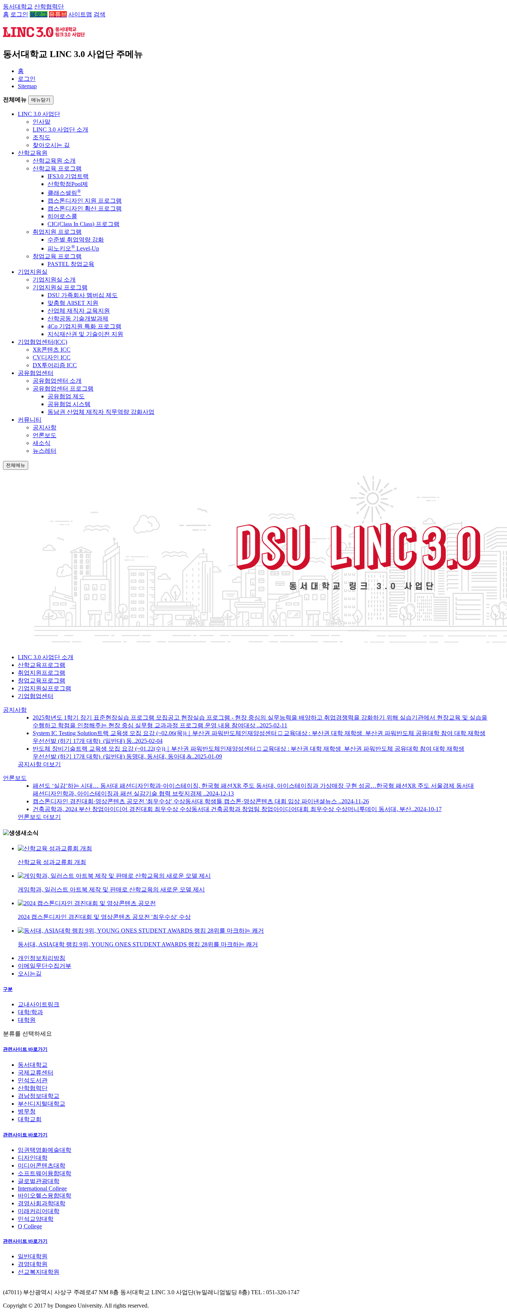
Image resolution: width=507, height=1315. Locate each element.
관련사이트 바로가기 (25, 1049)
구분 (8, 989)
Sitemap (27, 86)
